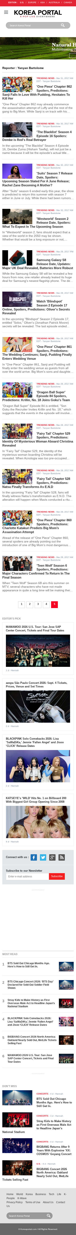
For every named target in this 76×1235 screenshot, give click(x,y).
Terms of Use (32, 1202)
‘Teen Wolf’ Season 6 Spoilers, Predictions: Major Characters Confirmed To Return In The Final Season (36, 571)
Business (40, 1194)
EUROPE (32, 2)
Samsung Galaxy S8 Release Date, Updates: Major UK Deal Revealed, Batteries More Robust (37, 264)
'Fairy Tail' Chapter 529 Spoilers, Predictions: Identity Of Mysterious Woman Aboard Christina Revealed (37, 439)
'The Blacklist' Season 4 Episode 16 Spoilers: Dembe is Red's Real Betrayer (37, 136)
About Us (48, 1202)
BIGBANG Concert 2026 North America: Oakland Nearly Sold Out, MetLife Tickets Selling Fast (32, 1040)
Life (59, 1194)
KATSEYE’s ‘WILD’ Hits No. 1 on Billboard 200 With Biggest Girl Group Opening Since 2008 (36, 800)
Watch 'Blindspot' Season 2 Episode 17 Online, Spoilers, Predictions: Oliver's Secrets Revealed (36, 307)
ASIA (42, 2)
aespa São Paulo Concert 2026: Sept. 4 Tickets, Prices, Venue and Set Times (36, 684)
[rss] (61, 857)
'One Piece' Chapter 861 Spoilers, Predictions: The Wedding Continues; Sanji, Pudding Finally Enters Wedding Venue (37, 352)
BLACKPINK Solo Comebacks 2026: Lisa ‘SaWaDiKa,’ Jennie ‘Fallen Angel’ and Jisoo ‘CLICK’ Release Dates (35, 742)
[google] (52, 857)
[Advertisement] (38, 919)
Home (10, 1194)
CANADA (68, 2)
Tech (51, 1194)
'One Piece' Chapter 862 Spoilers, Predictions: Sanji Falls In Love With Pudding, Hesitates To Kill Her (37, 92)
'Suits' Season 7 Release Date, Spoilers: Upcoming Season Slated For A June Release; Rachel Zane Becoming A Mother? (37, 179)
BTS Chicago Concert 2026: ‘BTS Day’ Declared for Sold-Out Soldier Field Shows (30, 985)
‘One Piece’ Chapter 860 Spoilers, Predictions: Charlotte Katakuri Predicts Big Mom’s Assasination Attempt (37, 526)
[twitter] (43, 857)
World (19, 1194)
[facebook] (34, 857)
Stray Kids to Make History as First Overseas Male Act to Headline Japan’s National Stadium (31, 1003)
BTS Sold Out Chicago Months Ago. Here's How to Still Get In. (29, 965)
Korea (29, 1194)
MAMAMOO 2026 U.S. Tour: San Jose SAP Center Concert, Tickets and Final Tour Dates (35, 628)
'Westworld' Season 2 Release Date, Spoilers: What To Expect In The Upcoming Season (36, 222)
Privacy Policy (15, 1202)
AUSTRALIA (54, 2)
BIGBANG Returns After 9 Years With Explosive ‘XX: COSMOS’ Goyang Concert (54, 1150)
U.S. (22, 2)
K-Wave (22, 1198)
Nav (6, 12)
